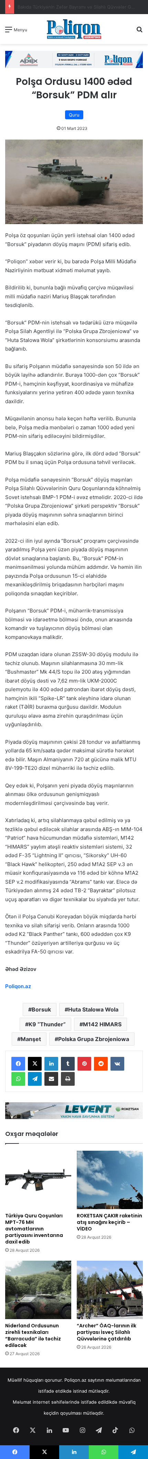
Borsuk (41, 1009)
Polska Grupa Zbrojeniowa (93, 1039)
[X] (35, 1064)
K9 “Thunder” (47, 1024)
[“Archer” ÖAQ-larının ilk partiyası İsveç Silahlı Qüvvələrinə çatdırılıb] (110, 1290)
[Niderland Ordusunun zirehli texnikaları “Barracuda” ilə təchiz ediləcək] (38, 1290)
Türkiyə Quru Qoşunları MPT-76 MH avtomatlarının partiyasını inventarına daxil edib (34, 1228)
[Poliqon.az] (74, 29)
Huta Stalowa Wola (93, 1009)
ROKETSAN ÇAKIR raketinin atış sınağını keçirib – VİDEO (109, 1222)
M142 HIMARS (102, 1024)
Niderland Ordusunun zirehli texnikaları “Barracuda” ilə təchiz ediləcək (33, 1335)
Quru (74, 115)
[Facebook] (18, 1064)
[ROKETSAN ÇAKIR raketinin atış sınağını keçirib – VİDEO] (110, 1180)
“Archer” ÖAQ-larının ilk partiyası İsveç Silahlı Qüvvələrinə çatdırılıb (106, 1332)
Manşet (31, 1039)
